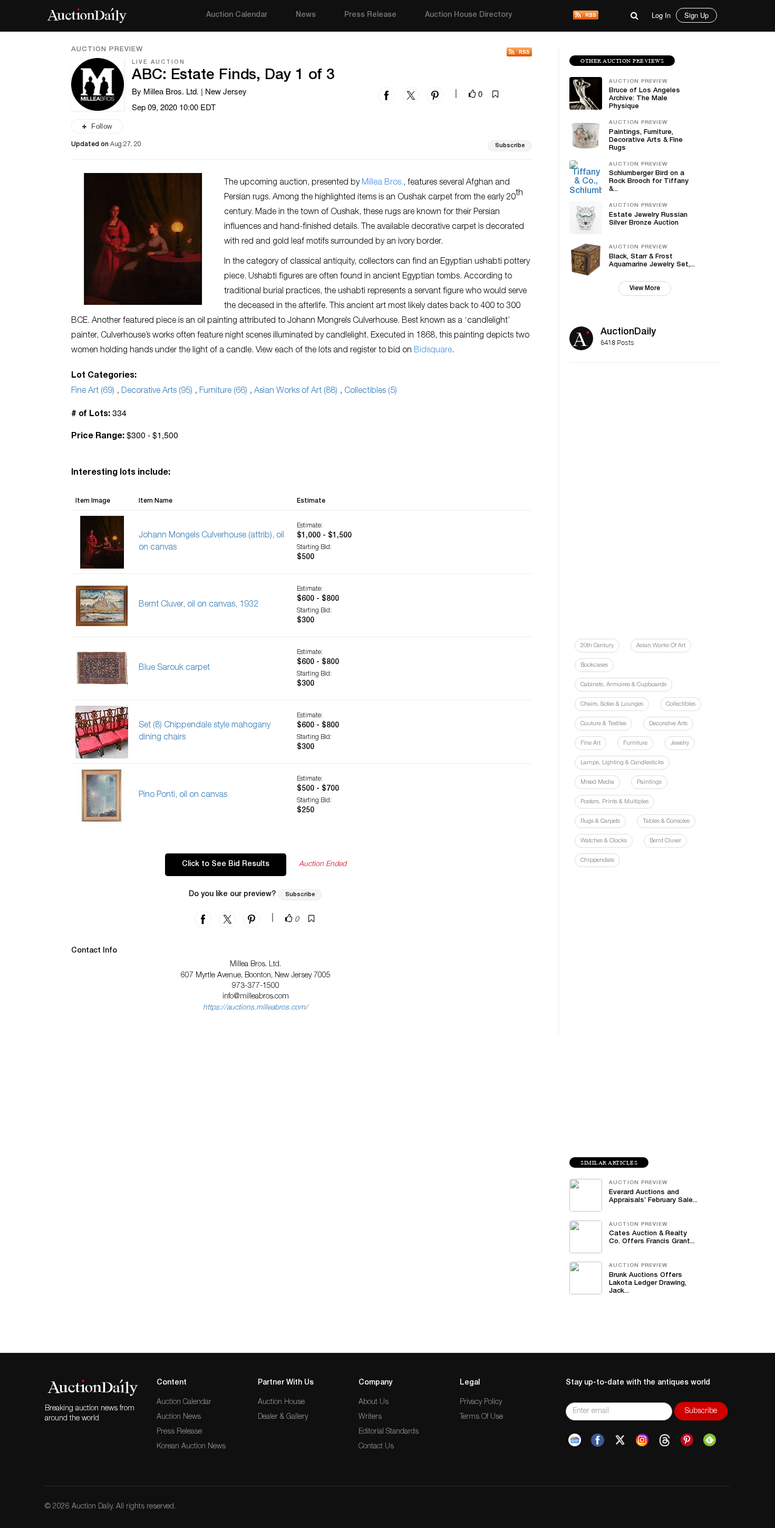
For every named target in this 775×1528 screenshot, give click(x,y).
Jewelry (679, 743)
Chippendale (597, 860)
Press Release (370, 15)
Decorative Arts (668, 724)
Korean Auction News (191, 1446)
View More (644, 288)
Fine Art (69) (92, 391)
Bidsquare (433, 351)
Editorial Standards (389, 1432)
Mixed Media (597, 782)
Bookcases (594, 665)
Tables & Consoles (666, 821)
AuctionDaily (628, 332)
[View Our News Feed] (585, 16)
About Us (374, 1402)
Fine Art (590, 743)
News (306, 15)
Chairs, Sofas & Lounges (611, 704)
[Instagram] (642, 1440)
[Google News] (574, 1440)
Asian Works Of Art (660, 646)
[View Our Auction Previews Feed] (519, 51)
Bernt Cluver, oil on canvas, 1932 (198, 605)
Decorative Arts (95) (156, 391)
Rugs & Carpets (600, 821)
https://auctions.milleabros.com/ (255, 1008)
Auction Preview (107, 50)
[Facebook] (597, 1440)
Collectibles (680, 704)
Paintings (649, 782)
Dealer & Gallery (283, 1417)
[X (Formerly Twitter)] (620, 1440)
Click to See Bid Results (225, 864)
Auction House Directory (468, 15)
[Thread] (664, 1440)
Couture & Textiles (603, 724)
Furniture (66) (223, 391)
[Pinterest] (687, 1440)
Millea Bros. (382, 183)
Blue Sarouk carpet (174, 668)
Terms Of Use (481, 1417)
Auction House (281, 1402)
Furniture (635, 743)
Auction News (179, 1417)
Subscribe (510, 146)
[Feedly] (709, 1440)
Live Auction (158, 62)
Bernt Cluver (665, 841)
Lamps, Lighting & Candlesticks (622, 763)
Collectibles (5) (370, 391)
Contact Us (376, 1446)
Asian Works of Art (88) (295, 391)
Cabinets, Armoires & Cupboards (623, 685)
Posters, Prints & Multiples (614, 802)
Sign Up (696, 15)
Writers (370, 1417)
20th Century (597, 646)
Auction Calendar (236, 15)
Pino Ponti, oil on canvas (183, 795)
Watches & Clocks (603, 841)
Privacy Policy (481, 1402)
